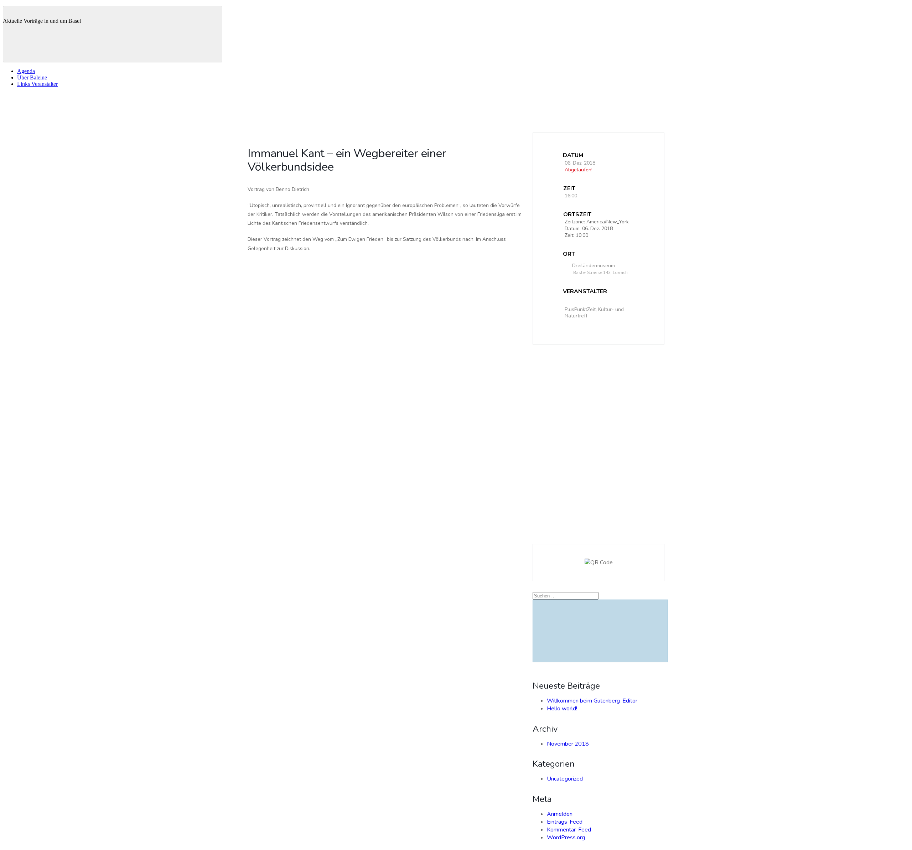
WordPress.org (566, 837)
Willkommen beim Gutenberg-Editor (592, 701)
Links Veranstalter (37, 84)
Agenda (26, 71)
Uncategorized (565, 779)
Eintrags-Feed (564, 822)
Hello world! (562, 708)
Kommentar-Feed (569, 830)
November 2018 (568, 744)
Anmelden (559, 814)
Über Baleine (32, 77)
